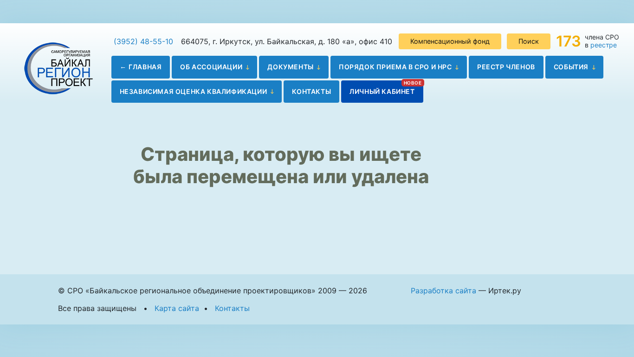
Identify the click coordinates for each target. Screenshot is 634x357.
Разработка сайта (443, 290)
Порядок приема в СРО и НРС (395, 67)
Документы (290, 67)
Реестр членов (506, 67)
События (571, 67)
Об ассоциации (211, 67)
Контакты (311, 91)
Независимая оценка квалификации (193, 91)
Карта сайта (177, 308)
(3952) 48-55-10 (143, 41)
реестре (603, 45)
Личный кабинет (381, 91)
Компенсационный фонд (450, 41)
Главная (145, 67)
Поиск (528, 41)
